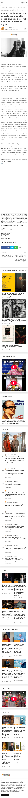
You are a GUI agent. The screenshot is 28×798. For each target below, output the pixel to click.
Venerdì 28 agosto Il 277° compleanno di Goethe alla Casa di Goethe (15, 483)
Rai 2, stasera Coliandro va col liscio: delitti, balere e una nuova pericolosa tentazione (15, 494)
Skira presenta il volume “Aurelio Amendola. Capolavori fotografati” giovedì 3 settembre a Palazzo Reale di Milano (14, 321)
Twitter (12, 247)
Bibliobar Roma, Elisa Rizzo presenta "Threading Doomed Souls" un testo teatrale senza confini (12, 347)
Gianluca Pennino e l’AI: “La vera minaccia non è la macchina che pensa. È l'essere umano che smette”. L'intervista (7, 732)
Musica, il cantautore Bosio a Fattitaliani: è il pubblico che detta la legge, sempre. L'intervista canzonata (7, 675)
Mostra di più (22, 270)
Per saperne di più (15, 791)
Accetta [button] (5, 795)
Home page (4, 7)
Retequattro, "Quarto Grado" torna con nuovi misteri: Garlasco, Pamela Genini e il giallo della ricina (14, 528)
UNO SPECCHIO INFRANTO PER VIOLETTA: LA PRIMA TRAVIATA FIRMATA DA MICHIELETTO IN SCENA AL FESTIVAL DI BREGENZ (19, 616)
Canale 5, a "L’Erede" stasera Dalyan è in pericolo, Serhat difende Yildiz (15, 504)
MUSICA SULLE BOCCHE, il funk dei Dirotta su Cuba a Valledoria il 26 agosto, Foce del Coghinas (14, 560)
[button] (26, 2)
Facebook (6, 247)
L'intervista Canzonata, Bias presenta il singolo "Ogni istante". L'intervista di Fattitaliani (19, 674)
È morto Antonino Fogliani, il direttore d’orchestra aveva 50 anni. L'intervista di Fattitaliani (8, 588)
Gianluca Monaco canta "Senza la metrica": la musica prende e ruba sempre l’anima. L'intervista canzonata (19, 648)
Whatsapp (16, 247)
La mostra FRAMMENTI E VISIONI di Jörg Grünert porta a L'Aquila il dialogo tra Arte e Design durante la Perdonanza (15, 548)
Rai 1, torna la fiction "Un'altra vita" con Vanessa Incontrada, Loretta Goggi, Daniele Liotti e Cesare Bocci (14, 459)
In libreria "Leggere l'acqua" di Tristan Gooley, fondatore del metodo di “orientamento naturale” (19, 731)
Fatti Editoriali (11, 7)
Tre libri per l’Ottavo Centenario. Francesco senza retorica (19, 756)
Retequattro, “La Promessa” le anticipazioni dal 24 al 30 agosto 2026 (15, 538)
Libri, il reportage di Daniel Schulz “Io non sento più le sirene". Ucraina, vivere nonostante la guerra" (13, 295)
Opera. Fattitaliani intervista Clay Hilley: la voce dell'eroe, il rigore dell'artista (7, 614)
